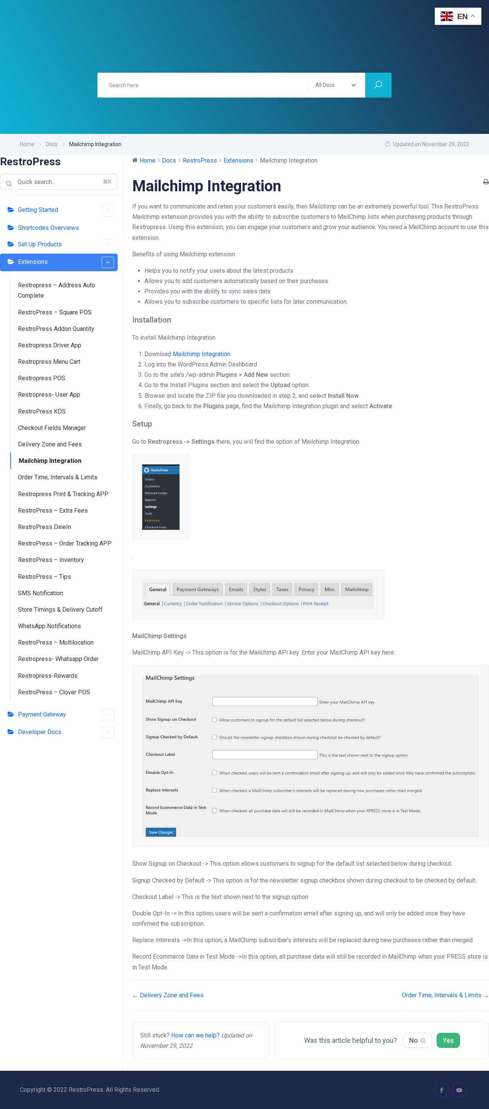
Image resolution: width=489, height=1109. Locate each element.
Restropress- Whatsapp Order (58, 659)
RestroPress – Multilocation (56, 642)
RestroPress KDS (42, 411)
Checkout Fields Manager (52, 428)
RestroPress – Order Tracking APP (65, 543)
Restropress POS (41, 378)
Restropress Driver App (49, 345)
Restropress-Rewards (48, 675)
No (416, 1040)
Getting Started (38, 209)
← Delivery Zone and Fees (168, 995)
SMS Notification (40, 593)
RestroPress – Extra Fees (53, 510)
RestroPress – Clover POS (54, 692)
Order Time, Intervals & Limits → (445, 995)
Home (27, 144)
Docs (52, 144)
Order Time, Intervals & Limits (57, 477)
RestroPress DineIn (44, 527)
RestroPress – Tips (44, 576)
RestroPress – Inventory (51, 559)
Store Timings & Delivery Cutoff (60, 609)
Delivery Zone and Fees (50, 444)
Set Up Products (40, 244)
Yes (448, 1040)
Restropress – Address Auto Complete (56, 290)
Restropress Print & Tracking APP (63, 494)
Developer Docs (40, 732)
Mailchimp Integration (50, 460)
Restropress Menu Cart (49, 361)
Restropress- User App (49, 394)
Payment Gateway (42, 714)
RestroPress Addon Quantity (56, 328)
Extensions (33, 261)
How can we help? (195, 1035)
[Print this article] (486, 182)
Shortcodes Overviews (48, 227)
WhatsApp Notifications (49, 626)
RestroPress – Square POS (55, 312)
